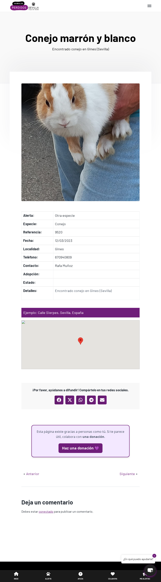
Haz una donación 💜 (80, 448)
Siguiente (127, 474)
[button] (80, 341)
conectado (46, 511)
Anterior (32, 474)
